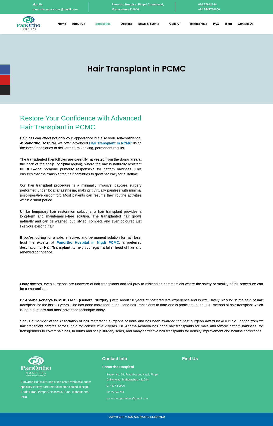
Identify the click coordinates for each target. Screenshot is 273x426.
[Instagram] (5, 90)
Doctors (126, 23)
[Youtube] (5, 80)
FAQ (216, 23)
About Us (78, 23)
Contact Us (245, 23)
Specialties (103, 23)
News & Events (148, 23)
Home (62, 23)
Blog (228, 23)
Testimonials (198, 23)
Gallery (174, 23)
